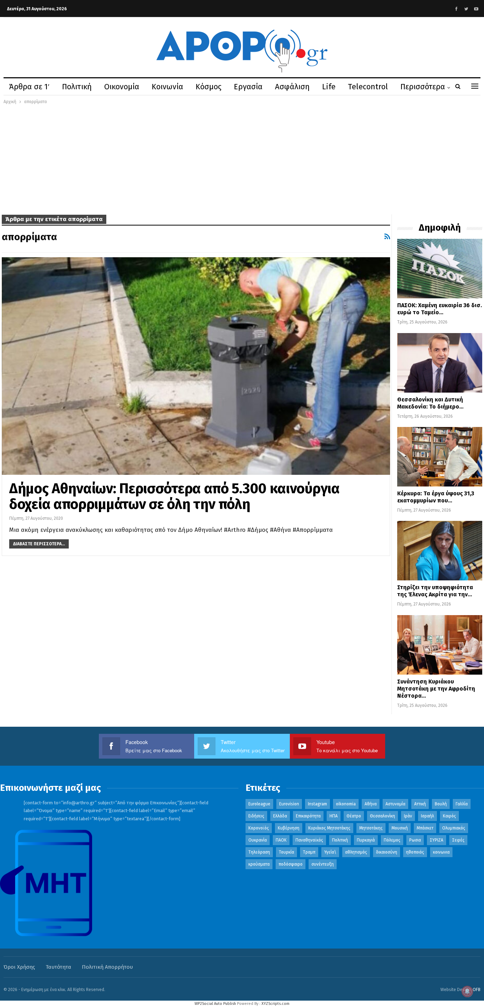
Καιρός (449, 816)
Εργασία (248, 86)
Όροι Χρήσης (19, 967)
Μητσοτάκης (371, 828)
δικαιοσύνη (386, 852)
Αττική (420, 803)
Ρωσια (415, 840)
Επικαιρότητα (308, 816)
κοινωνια (441, 852)
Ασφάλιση (292, 86)
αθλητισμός (356, 852)
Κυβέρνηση (288, 828)
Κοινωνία (167, 86)
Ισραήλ (427, 816)
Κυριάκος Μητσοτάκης (329, 828)
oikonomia (346, 803)
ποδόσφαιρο (290, 864)
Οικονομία (121, 86)
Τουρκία (286, 852)
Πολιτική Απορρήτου (107, 967)
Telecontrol (368, 86)
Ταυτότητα (58, 967)
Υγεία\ (330, 852)
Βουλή (441, 803)
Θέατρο (354, 816)
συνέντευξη (322, 864)
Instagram (317, 803)
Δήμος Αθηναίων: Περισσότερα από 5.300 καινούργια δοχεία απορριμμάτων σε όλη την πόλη (174, 496)
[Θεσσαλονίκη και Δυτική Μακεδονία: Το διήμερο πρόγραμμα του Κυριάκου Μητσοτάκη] (439, 363)
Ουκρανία (257, 840)
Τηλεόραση (259, 852)
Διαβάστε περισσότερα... (39, 543)
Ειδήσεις (256, 816)
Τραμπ (309, 852)
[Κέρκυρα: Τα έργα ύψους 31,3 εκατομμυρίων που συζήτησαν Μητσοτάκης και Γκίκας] (439, 456)
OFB (476, 989)
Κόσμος (208, 86)
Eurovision (289, 803)
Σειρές (458, 840)
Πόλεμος (392, 840)
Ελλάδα (280, 816)
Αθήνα (371, 803)
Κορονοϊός (258, 828)
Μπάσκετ (425, 828)
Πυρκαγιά (366, 840)
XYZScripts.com (275, 1003)
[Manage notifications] (467, 991)
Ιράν (408, 816)
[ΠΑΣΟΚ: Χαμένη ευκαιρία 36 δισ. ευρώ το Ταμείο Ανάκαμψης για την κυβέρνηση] (439, 268)
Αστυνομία (395, 803)
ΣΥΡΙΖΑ (436, 840)
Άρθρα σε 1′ (29, 86)
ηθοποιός (415, 852)
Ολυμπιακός (453, 828)
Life (329, 86)
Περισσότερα (422, 86)
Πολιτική (77, 86)
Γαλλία (462, 803)
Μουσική (400, 828)
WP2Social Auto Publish (215, 1003)
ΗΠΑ (334, 816)
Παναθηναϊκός (309, 840)
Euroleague (259, 803)
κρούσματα (259, 864)
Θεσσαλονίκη (382, 816)
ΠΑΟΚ (281, 840)
